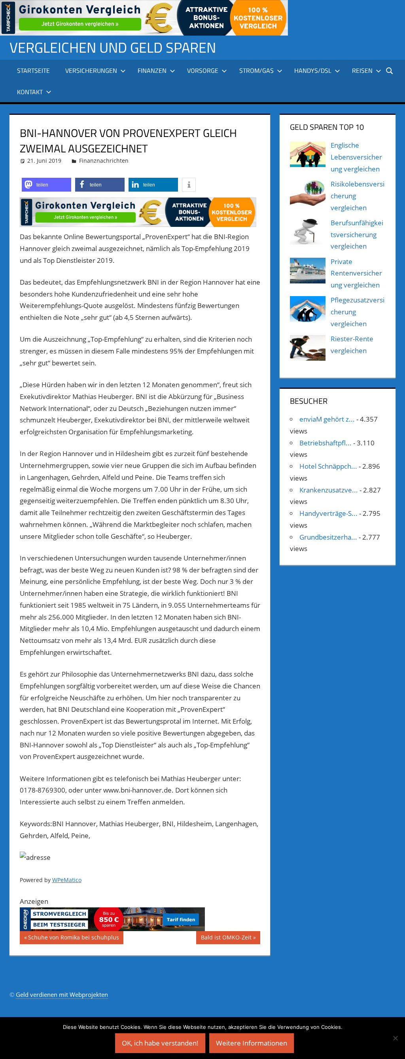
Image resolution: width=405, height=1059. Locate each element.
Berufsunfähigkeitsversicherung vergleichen (357, 234)
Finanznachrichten (104, 160)
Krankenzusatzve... (328, 489)
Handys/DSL (312, 70)
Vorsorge (202, 70)
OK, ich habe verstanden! (160, 1043)
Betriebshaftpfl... (325, 442)
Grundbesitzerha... (328, 537)
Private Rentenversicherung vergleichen (356, 273)
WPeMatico (66, 880)
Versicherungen (91, 70)
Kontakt (30, 92)
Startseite (33, 70)
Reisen (362, 70)
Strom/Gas (256, 70)
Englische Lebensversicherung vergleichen (356, 157)
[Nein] (395, 1038)
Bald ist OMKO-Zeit (226, 938)
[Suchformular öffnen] (390, 70)
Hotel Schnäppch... (328, 466)
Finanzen (152, 70)
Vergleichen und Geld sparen (112, 47)
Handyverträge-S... (328, 513)
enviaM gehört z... (327, 419)
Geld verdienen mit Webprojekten (62, 994)
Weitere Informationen (251, 1043)
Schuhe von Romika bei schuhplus (73, 938)
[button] (46, 185)
